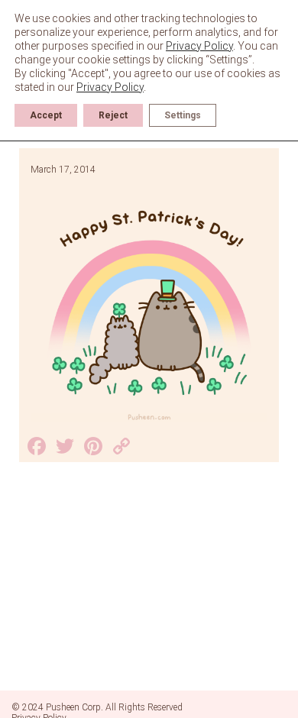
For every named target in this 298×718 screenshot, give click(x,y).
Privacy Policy (199, 46)
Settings (182, 115)
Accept (46, 115)
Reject (113, 115)
